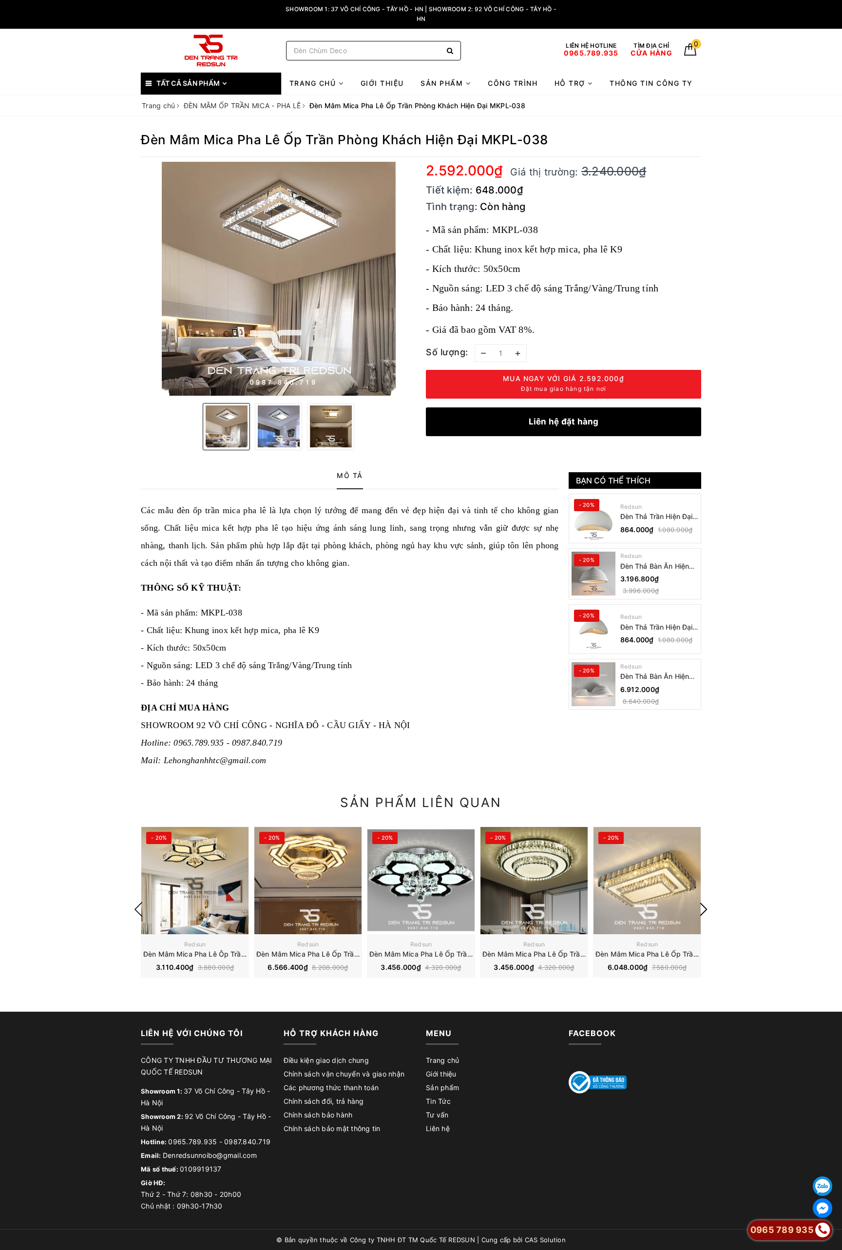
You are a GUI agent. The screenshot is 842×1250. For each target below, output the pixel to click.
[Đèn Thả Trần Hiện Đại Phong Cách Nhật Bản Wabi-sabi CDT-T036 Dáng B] (593, 518)
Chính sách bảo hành (318, 1115)
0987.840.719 (247, 1141)
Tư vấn (437, 1115)
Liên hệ (438, 1128)
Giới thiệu (382, 83)
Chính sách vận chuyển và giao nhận (344, 1074)
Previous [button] (138, 909)
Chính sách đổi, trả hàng (324, 1101)
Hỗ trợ (571, 83)
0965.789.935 (192, 1141)
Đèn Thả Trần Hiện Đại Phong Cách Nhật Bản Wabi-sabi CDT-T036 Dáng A (656, 627)
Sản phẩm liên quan (420, 802)
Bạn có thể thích (613, 480)
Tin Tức (438, 1101)
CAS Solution (545, 1240)
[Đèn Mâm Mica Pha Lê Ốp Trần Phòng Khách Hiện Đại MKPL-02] (421, 880)
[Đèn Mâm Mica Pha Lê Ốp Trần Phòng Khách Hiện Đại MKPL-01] (308, 880)
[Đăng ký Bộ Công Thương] (598, 1081)
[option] (278, 279)
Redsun (631, 506)
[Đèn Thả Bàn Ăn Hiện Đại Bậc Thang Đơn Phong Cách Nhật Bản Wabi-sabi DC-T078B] (593, 574)
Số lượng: (447, 352)
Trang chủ (314, 83)
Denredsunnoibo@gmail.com (210, 1155)
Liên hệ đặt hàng (564, 421)
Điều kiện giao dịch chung (326, 1060)
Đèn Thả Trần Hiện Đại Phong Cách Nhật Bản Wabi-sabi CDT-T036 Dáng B (656, 516)
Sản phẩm (443, 83)
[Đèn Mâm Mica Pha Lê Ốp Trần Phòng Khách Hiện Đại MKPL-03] (534, 880)
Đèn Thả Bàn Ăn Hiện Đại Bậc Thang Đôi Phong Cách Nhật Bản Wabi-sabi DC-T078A (656, 676)
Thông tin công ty (651, 83)
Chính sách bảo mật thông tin (332, 1128)
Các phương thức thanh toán (331, 1087)
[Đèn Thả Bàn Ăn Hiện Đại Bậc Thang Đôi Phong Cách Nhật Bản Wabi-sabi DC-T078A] (593, 684)
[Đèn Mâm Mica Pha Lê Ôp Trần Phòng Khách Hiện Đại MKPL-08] (195, 880)
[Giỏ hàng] (690, 53)
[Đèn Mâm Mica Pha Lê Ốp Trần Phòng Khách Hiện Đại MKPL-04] (647, 880)
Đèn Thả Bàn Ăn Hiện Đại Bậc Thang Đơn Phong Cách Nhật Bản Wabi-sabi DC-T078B (656, 566)
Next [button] (703, 909)
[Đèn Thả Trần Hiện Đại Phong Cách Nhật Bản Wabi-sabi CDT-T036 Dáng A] (593, 629)
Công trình (512, 83)
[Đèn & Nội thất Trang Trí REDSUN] (211, 50)
